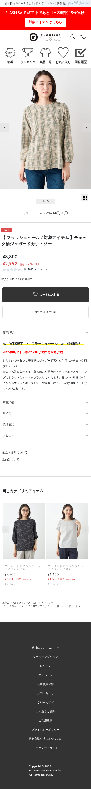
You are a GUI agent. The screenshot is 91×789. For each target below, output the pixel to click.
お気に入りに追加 (45, 312)
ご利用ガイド (45, 702)
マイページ (45, 675)
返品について (10, 459)
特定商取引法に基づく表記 (45, 738)
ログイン (45, 666)
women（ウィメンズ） (25, 603)
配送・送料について (15, 452)
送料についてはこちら (46, 647)
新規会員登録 (45, 684)
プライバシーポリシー (46, 729)
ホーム (5, 603)
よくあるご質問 (45, 711)
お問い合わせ (45, 693)
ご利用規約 (45, 720)
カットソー (47, 603)
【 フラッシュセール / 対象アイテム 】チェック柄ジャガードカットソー (44, 606)
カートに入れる (49, 294)
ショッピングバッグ (45, 656)
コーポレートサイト (45, 747)
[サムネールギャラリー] (84, 200)
